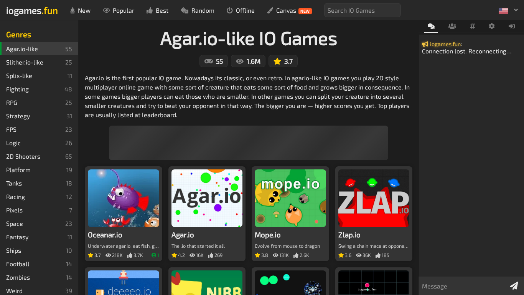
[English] (508, 10)
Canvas (293, 10)
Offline (245, 10)
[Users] (452, 26)
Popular (123, 10)
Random (202, 10)
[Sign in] (512, 26)
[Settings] (492, 26)
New (84, 10)
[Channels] (472, 26)
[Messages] (431, 26)
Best (162, 10)
